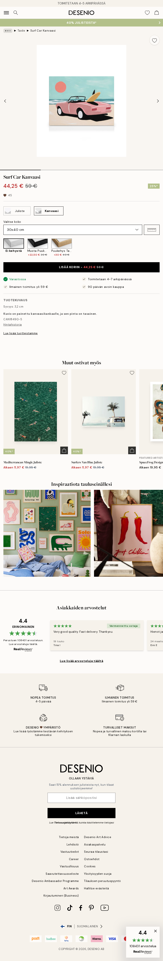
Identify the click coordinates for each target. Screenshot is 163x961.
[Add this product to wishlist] (154, 40)
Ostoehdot (92, 859)
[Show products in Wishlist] (147, 13)
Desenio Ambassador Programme (55, 881)
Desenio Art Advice (97, 837)
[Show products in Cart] (156, 13)
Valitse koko (12, 222)
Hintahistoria (12, 324)
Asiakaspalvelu (94, 844)
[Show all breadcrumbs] (7, 31)
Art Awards (71, 888)
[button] (152, 230)
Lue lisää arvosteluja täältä (81, 661)
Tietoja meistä (69, 837)
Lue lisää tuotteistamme (20, 333)
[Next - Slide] (158, 100)
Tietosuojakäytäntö (66, 822)
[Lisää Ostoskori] (64, 450)
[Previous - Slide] (5, 100)
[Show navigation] (6, 13)
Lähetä (81, 813)
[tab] (20, 168)
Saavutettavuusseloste (62, 874)
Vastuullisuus (69, 866)
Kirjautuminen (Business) (61, 895)
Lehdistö (73, 844)
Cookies (90, 866)
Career (74, 859)
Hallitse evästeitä (96, 888)
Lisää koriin (81, 267)
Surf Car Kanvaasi (43, 30)
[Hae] (15, 13)
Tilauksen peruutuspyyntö (102, 881)
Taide (21, 30)
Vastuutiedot (69, 852)
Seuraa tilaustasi (96, 852)
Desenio (94, 949)
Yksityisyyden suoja (98, 874)
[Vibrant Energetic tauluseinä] (47, 533)
